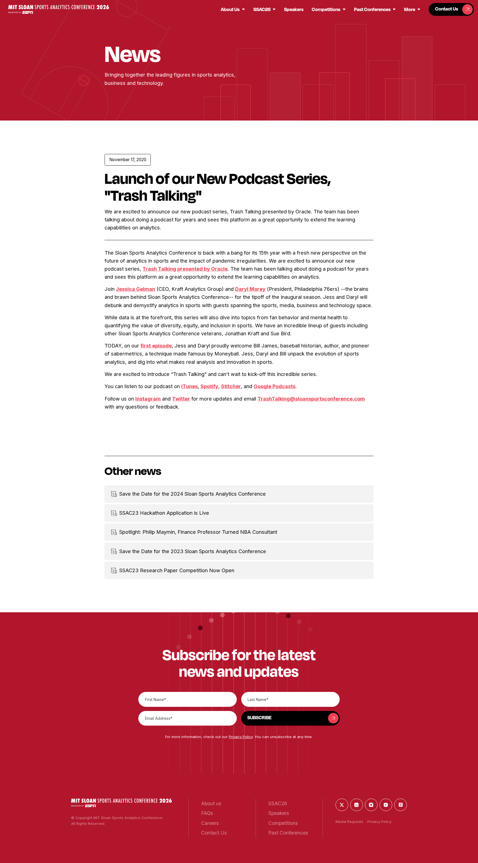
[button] (58, 9)
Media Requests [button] (349, 821)
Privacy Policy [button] (241, 736)
